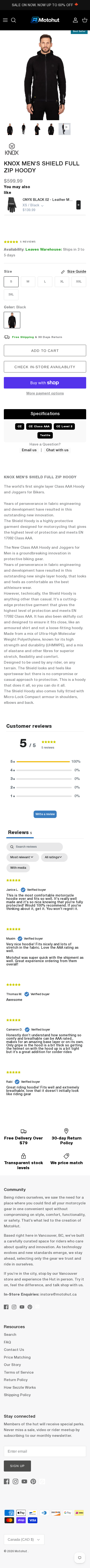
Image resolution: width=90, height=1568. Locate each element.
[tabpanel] (45, 973)
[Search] (16, 20)
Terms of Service (19, 1372)
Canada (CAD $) (21, 1539)
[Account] (74, 20)
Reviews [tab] (20, 833)
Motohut (21, 1551)
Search (10, 1335)
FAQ (7, 1342)
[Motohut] (45, 20)
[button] (45, 762)
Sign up (17, 1466)
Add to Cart (45, 351)
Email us (29, 450)
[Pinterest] (30, 1307)
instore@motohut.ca (58, 1294)
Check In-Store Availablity (44, 367)
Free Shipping (23, 337)
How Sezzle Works (20, 1387)
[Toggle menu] (5, 20)
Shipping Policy (17, 1395)
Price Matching (17, 1357)
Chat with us (57, 450)
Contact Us (14, 1350)
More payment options (45, 393)
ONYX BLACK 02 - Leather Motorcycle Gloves (48, 200)
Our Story (12, 1365)
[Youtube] (22, 1307)
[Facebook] (6, 1307)
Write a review (45, 814)
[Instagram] (14, 1307)
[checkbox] (18, 868)
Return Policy (16, 1380)
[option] (45, 75)
